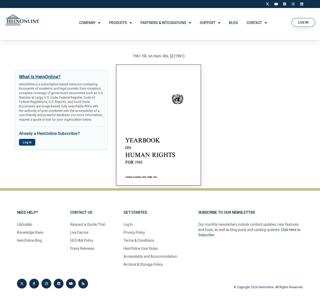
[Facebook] (284, 4)
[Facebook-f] (34, 283)
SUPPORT (208, 23)
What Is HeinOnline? (39, 76)
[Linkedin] (59, 283)
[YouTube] (276, 4)
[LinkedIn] (301, 4)
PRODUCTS (118, 23)
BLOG (233, 23)
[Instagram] (293, 4)
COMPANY (87, 23)
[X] (267, 4)
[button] (303, 22)
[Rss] (83, 283)
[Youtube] (71, 283)
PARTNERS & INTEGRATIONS (163, 23)
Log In (27, 142)
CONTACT (254, 23)
